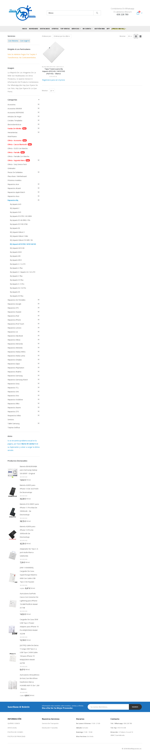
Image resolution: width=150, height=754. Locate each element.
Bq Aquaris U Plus (16, 268)
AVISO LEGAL (12, 728)
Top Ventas (65, 29)
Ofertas (55, 29)
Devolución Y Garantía (50, 728)
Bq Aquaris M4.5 (16, 252)
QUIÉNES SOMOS (14, 723)
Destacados (45, 29)
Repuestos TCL (13, 387)
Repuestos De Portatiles (16, 300)
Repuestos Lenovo (14, 328)
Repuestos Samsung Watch (18, 380)
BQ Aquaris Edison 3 (17, 232)
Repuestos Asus (13, 196)
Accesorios (11, 104)
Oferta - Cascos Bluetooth (17, 144)
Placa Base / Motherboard (17, 176)
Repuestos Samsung (15, 376)
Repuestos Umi (13, 391)
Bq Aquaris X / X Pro (17, 284)
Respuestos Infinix (14, 415)
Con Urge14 (24, 41)
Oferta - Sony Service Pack (17, 164)
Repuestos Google (14, 304)
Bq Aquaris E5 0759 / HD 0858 (21, 216)
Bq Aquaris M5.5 (16, 260)
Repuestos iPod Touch (16, 324)
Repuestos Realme (14, 372)
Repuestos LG (13, 332)
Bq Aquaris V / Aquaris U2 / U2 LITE (22, 272)
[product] (53, 52)
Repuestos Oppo (14, 364)
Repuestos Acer (13, 184)
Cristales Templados (15, 120)
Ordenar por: (46, 36)
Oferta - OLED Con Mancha (18, 148)
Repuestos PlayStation (16, 368)
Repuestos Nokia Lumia (16, 356)
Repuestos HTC (13, 308)
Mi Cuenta (87, 29)
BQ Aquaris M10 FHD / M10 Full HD (53, 67)
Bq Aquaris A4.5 (15, 204)
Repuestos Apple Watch (16, 192)
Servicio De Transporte (50, 723)
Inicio (24, 29)
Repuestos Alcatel (14, 188)
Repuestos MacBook (15, 336)
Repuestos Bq (13, 200)
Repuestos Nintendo (15, 348)
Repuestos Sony (13, 384)
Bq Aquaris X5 (15, 292)
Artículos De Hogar (14, 116)
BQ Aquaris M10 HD (17, 248)
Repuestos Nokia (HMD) (16, 352)
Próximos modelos (14, 180)
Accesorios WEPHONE (16, 112)
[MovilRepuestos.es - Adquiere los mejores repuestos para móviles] (22, 13)
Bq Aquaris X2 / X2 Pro (18, 288)
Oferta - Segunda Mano (16, 160)
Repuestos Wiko (13, 403)
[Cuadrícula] (136, 36)
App (108, 29)
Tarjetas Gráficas (14, 427)
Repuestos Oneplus (15, 360)
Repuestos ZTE (13, 411)
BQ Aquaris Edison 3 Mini (19, 236)
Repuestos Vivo (13, 395)
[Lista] (140, 36)
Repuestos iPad (13, 316)
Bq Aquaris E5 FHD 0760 (19, 224)
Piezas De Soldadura (15, 172)
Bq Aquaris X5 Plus (16, 296)
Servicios (11, 419)
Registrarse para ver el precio (53, 80)
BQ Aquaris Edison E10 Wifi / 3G (21, 240)
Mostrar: (123, 36)
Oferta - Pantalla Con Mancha (18, 156)
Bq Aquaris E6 (15, 228)
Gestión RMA (99, 29)
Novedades (33, 29)
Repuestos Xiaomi (14, 407)
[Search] (97, 13)
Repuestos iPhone (14, 320)
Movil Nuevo (12, 136)
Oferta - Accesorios (15, 140)
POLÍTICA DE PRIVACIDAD (16, 736)
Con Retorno (13, 41)
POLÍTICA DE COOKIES (15, 732)
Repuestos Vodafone (15, 399)
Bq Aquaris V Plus (16, 276)
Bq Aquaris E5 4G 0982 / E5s (20, 220)
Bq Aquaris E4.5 (15, 212)
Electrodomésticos (14, 124)
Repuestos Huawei (14, 312)
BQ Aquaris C (14, 208)
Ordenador (11, 168)
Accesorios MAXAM (15, 108)
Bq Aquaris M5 (15, 256)
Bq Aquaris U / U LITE (17, 264)
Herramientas (12, 132)
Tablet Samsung (13, 423)
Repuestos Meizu (14, 340)
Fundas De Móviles (14, 128)
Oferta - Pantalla (14, 152)
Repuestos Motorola (15, 344)
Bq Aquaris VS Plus (16, 280)
